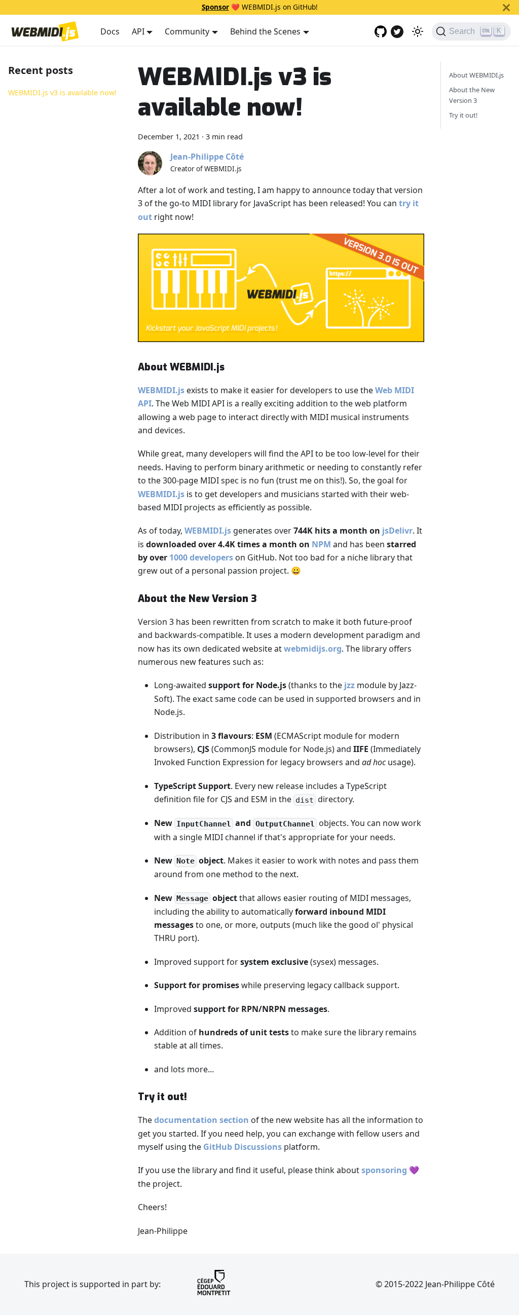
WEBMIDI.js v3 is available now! (62, 92)
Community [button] (187, 31)
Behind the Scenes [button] (265, 31)
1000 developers (201, 557)
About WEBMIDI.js (476, 75)
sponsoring (384, 1170)
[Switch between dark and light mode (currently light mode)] (418, 31)
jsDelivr (397, 530)
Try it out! (463, 115)
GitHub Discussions (242, 1146)
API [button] (138, 31)
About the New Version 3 (472, 95)
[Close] (506, 7)
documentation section (201, 1119)
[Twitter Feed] (397, 31)
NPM (321, 544)
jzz (349, 685)
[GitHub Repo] (381, 31)
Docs (110, 31)
